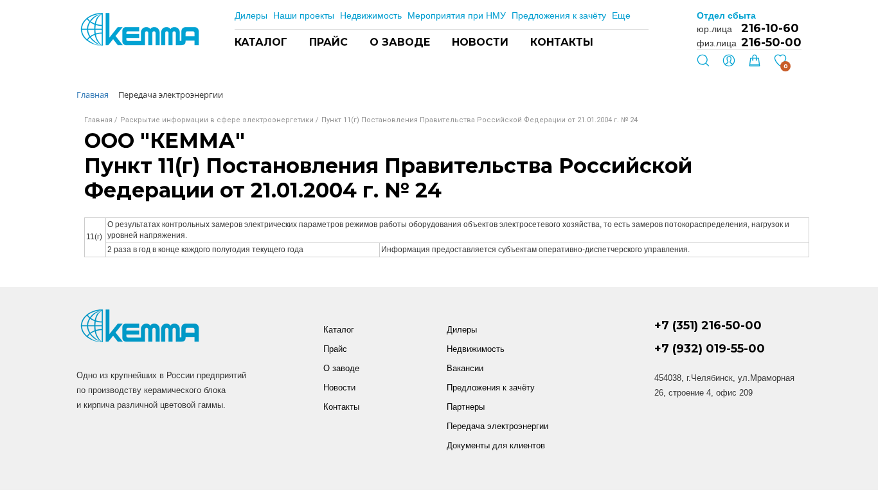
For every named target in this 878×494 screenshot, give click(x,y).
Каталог (261, 42)
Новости (480, 42)
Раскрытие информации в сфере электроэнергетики (217, 120)
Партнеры (466, 407)
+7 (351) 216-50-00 (708, 326)
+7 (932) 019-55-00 (709, 349)
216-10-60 (770, 28)
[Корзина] (754, 64)
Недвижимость (371, 15)
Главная (98, 120)
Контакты (561, 42)
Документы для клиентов (496, 445)
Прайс (328, 42)
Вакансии (465, 368)
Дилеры (251, 15)
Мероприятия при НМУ (457, 15)
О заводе (400, 42)
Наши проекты (303, 15)
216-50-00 (771, 42)
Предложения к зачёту (559, 15)
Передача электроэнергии (497, 426)
